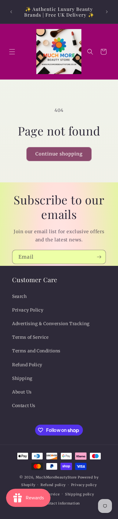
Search (19, 296)
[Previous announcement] (11, 11)
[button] (12, 51)
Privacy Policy (27, 310)
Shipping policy (79, 494)
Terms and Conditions (36, 351)
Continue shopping (59, 154)
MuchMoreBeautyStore (56, 477)
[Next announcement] (106, 11)
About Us (22, 392)
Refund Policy (27, 364)
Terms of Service (30, 337)
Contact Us (23, 405)
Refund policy (53, 485)
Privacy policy (84, 485)
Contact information (62, 503)
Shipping (22, 378)
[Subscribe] (99, 257)
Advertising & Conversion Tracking (51, 323)
